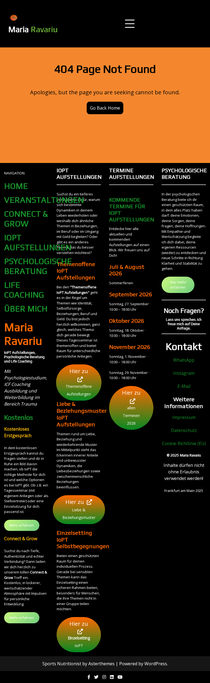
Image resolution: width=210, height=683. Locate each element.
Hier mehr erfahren (178, 285)
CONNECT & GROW (26, 218)
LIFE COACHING (24, 290)
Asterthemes (101, 664)
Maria (33, 29)
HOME (16, 186)
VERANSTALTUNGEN (44, 200)
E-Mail (183, 386)
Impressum (184, 417)
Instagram (183, 373)
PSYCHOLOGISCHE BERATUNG (38, 266)
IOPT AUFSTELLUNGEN (37, 242)
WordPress (155, 664)
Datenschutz (184, 430)
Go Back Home (105, 108)
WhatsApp (183, 360)
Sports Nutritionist (61, 664)
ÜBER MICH (26, 308)
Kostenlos (18, 417)
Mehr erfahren (21, 525)
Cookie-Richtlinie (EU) (184, 443)
